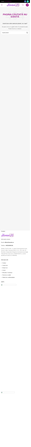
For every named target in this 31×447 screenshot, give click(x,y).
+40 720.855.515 (8, 1)
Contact (4, 263)
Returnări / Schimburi (7, 272)
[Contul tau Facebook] (25, 1)
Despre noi (4, 267)
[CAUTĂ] (27, 32)
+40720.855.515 (9, 245)
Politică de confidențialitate (8, 277)
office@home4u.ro (9, 242)
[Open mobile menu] (1, 5)
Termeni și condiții (6, 275)
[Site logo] (13, 4)
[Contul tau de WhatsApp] (28, 1)
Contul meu (5, 265)
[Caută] (23, 5)
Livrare (4, 270)
